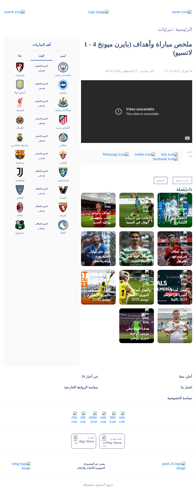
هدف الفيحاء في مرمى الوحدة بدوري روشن (137, 333)
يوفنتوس (20, 180)
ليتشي (19, 197)
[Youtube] (93, 417)
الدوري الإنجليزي (41, 66)
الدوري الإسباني (41, 119)
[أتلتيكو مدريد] (63, 119)
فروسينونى (63, 180)
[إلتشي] (63, 154)
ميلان (20, 215)
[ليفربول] (20, 102)
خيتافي (63, 145)
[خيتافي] (63, 137)
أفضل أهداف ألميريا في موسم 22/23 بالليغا (175, 294)
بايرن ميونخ (182, 180)
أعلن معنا (185, 376)
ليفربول (20, 109)
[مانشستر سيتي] (63, 67)
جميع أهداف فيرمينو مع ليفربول (179, 256)
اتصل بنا (186, 387)
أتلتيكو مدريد (63, 127)
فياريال (19, 127)
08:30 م (41, 141)
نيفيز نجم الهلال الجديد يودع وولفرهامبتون (100, 256)
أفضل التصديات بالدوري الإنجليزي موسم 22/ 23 (99, 294)
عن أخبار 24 (90, 376)
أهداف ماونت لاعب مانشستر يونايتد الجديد (100, 217)
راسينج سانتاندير (19, 145)
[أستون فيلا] (20, 84)
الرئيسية (183, 29)
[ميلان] (20, 207)
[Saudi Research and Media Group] (21, 466)
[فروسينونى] (63, 172)
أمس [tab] (63, 55)
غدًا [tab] (20, 55)
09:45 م (41, 211)
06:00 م (41, 124)
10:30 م (41, 159)
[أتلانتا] (63, 224)
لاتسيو (160, 180)
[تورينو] (63, 207)
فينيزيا (63, 197)
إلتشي (63, 162)
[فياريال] (20, 119)
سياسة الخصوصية (179, 398)
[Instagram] (103, 417)
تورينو (63, 215)
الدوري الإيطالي (41, 171)
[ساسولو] (20, 224)
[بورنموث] (20, 67)
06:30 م (41, 106)
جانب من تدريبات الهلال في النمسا (137, 220)
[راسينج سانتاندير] (20, 137)
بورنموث (20, 75)
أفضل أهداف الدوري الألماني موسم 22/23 (138, 294)
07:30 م (41, 176)
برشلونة (20, 162)
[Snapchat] (74, 417)
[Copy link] (169, 154)
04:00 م (41, 71)
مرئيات (165, 29)
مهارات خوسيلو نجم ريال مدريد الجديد (176, 333)
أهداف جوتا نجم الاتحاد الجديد (138, 259)
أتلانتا (63, 232)
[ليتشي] (20, 189)
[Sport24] (168, 466)
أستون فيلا (20, 92)
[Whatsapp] (116, 154)
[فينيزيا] (63, 189)
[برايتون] (63, 84)
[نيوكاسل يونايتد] (63, 102)
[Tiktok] (83, 417)
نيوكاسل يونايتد (63, 109)
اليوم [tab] (41, 55)
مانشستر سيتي (63, 75)
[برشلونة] (20, 154)
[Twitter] (145, 154)
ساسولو (20, 232)
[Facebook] (165, 159)
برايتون (63, 92)
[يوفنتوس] (20, 172)
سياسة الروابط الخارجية (81, 387)
